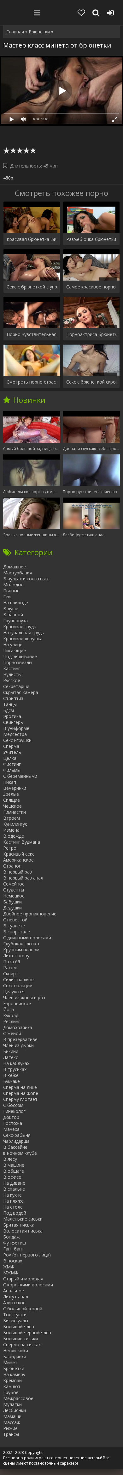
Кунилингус (15, 824)
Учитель (12, 752)
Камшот (11, 1386)
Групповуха (15, 621)
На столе (13, 1207)
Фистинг (12, 764)
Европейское (17, 1003)
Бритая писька (18, 1225)
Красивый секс (18, 854)
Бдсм (8, 710)
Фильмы (11, 770)
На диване (14, 1183)
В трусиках (14, 1069)
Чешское (12, 806)
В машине (13, 1165)
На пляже (13, 1201)
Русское (11, 680)
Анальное (13, 1291)
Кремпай (12, 1380)
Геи (7, 597)
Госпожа (12, 1123)
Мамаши (12, 1416)
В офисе (12, 1177)
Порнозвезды (17, 662)
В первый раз (17, 872)
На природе (15, 603)
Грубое (11, 1392)
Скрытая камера (20, 692)
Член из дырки (18, 1045)
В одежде (13, 836)
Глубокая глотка (21, 944)
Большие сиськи (20, 1338)
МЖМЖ (10, 1273)
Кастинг (11, 668)
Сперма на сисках (22, 1344)
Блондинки (14, 1356)
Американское (18, 860)
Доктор (11, 1117)
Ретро (9, 848)
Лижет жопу (16, 956)
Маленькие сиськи (23, 1219)
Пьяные (11, 591)
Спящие (11, 800)
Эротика (12, 716)
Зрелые (11, 794)
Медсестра (15, 734)
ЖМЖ (8, 1267)
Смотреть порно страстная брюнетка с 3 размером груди (32, 382)
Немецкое (14, 896)
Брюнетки (13, 1368)
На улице (12, 644)
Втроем (11, 818)
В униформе (16, 728)
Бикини (10, 1051)
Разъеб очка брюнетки (91, 239)
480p (8, 178)
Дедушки (12, 908)
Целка (9, 758)
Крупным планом (21, 950)
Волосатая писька (23, 1231)
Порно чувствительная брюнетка (32, 334)
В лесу (10, 1159)
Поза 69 (11, 962)
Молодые (13, 585)
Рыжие (10, 1428)
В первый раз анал (23, 878)
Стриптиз (13, 698)
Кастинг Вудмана (21, 842)
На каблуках (16, 1063)
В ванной (13, 615)
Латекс (10, 1057)
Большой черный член (27, 1332)
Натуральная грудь (23, 632)
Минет (10, 1362)
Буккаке (11, 1081)
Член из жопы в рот (24, 997)
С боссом (13, 1105)
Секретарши (16, 686)
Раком (10, 968)
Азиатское (14, 1303)
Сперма (11, 746)
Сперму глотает (20, 1099)
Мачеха (11, 1129)
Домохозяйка (17, 1027)
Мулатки (12, 1404)
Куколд (10, 1015)
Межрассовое (18, 1398)
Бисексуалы (15, 1321)
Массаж (11, 1422)
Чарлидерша (16, 1141)
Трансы (11, 1434)
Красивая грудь (19, 626)
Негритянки (15, 1350)
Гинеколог (14, 1111)
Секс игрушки (17, 740)
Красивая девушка (23, 638)
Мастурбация (17, 573)
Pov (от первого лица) (27, 1255)
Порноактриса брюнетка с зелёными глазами (91, 334)
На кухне (12, 1195)
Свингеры (13, 722)
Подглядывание (20, 656)
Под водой (14, 1213)
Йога (8, 1009)
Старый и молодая (23, 1279)
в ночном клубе (20, 1153)
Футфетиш (14, 1243)
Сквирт (10, 974)
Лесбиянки (14, 1410)
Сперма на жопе (20, 1093)
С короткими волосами (28, 1285)
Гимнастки (14, 812)
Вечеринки (14, 788)
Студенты (13, 890)
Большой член (18, 1327)
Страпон (12, 866)
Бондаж (11, 1237)
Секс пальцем (17, 985)
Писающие (14, 650)
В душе (10, 609)
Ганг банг (13, 1249)
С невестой (15, 920)
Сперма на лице (20, 1087)
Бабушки (12, 902)
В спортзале (16, 932)
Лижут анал (15, 1297)
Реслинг (11, 1021)
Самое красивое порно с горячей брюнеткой (91, 287)
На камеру (14, 1374)
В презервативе (20, 1039)
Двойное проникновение (29, 914)
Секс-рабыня (17, 1135)
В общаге (13, 1171)
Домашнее (14, 567)
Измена (11, 830)
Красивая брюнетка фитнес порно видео (32, 239)
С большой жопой (22, 1309)
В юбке (11, 1075)
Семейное (14, 884)
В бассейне (15, 1147)
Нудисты (12, 674)
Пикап (9, 782)
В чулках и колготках (26, 579)
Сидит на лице (18, 979)
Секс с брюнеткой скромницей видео (91, 382)
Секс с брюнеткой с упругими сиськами (32, 287)
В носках (12, 1261)
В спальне (14, 1189)
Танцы (10, 704)
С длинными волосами (27, 938)
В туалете (14, 926)
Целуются (14, 991)
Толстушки (14, 1315)
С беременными (20, 776)
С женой (12, 1033)
